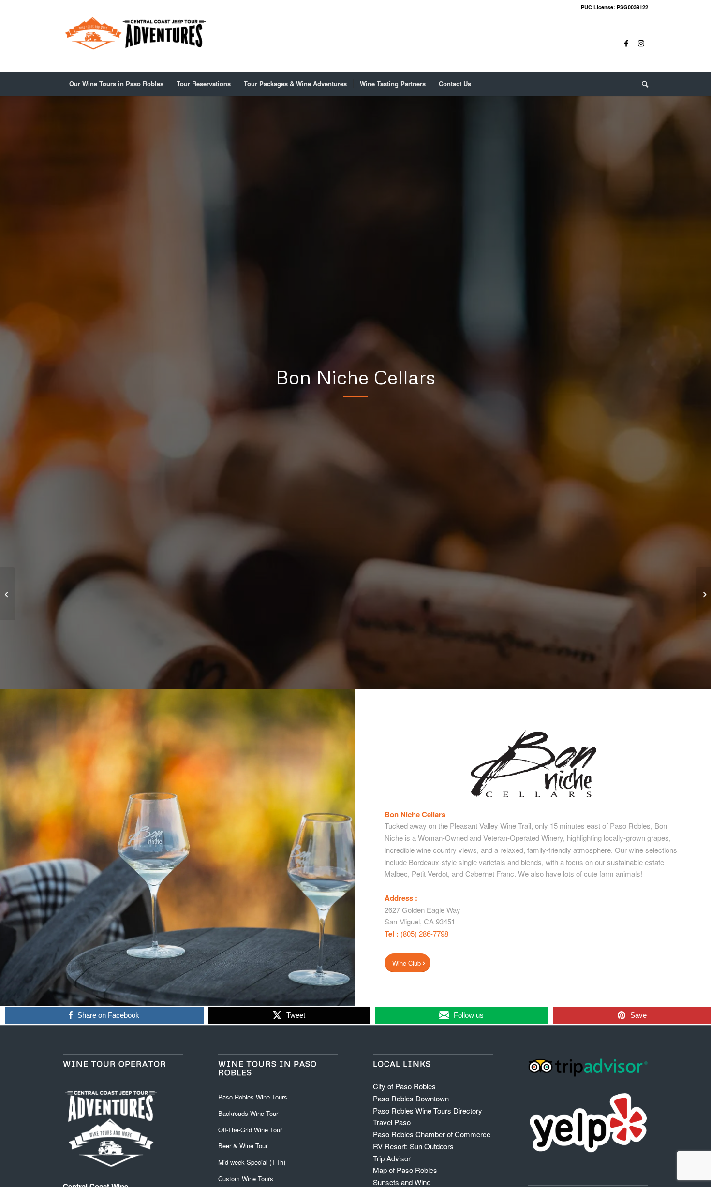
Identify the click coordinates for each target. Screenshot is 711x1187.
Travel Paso (392, 1122)
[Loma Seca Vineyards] (7, 593)
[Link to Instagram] (641, 43)
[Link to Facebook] (626, 43)
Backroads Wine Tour (248, 1113)
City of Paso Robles (404, 1086)
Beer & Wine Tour (242, 1145)
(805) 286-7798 (424, 933)
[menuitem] (116, 84)
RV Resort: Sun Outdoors (413, 1146)
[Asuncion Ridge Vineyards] (703, 593)
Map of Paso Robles (405, 1170)
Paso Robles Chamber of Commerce (431, 1134)
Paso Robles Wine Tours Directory (427, 1110)
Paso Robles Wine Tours (252, 1096)
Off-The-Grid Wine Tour (250, 1129)
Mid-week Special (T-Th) (251, 1162)
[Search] (642, 84)
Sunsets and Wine (401, 1182)
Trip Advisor (392, 1158)
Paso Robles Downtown (411, 1098)
